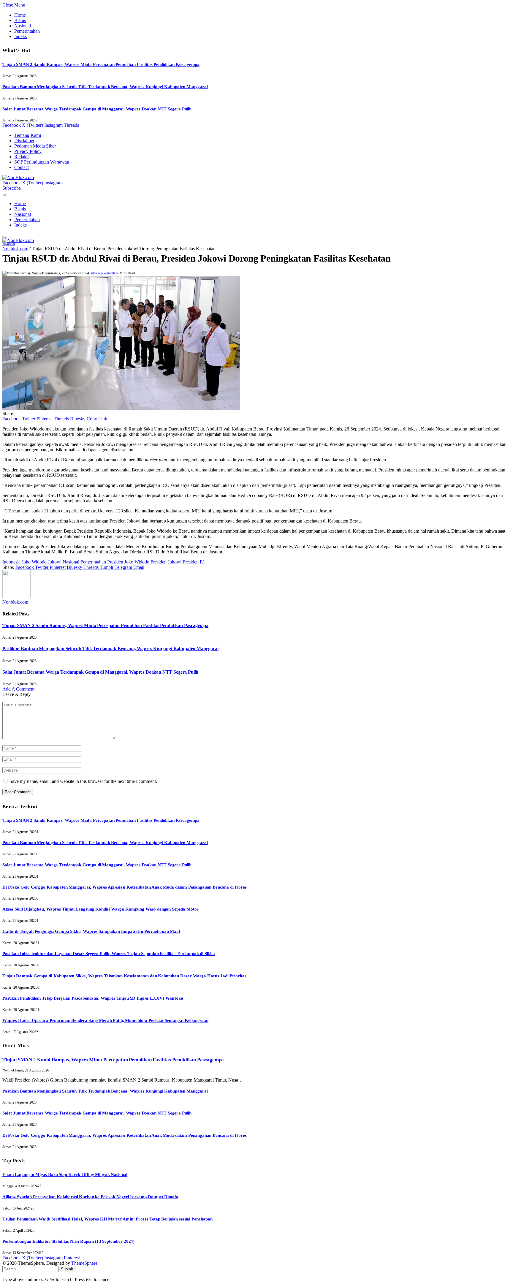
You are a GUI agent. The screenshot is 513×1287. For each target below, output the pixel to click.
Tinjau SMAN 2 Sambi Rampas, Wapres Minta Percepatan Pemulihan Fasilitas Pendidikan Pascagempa (101, 64)
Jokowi (54, 561)
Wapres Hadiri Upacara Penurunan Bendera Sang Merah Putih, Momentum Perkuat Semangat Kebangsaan (105, 1020)
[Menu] (4, 195)
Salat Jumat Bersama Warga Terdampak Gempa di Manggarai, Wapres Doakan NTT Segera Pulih (96, 109)
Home (20, 15)
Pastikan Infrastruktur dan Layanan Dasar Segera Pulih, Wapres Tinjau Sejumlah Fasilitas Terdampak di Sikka (108, 953)
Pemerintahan (27, 31)
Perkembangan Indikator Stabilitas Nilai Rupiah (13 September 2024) (68, 1241)
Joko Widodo (34, 561)
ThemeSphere (84, 1263)
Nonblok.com (15, 248)
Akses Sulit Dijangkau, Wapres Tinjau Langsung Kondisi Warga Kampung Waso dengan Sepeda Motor (100, 909)
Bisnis (20, 20)
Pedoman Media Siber (35, 145)
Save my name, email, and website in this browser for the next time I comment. (83, 781)
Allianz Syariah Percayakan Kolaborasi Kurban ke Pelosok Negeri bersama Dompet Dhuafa (90, 1196)
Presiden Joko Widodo (128, 561)
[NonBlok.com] (18, 177)
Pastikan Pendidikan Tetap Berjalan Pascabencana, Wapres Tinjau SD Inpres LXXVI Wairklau (92, 998)
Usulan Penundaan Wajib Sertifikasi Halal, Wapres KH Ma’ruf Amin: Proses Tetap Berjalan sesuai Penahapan (107, 1219)
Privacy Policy (28, 151)
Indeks (20, 36)
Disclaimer (24, 140)
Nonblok (8, 1070)
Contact (21, 167)
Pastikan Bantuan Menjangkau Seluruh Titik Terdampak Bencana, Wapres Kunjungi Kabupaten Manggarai (105, 86)
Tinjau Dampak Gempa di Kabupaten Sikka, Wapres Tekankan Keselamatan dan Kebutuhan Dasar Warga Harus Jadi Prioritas (124, 975)
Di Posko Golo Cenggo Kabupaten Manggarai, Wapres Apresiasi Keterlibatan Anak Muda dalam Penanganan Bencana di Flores (124, 887)
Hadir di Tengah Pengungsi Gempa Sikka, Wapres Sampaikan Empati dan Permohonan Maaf (91, 931)
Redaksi (21, 156)
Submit (67, 1269)
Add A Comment (18, 688)
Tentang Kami (27, 135)
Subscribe (11, 188)
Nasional (22, 25)
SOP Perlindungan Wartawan (41, 161)
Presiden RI (194, 561)
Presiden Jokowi (166, 561)
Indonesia (11, 561)
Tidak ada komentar (103, 273)
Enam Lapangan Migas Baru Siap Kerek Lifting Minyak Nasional (64, 1174)
